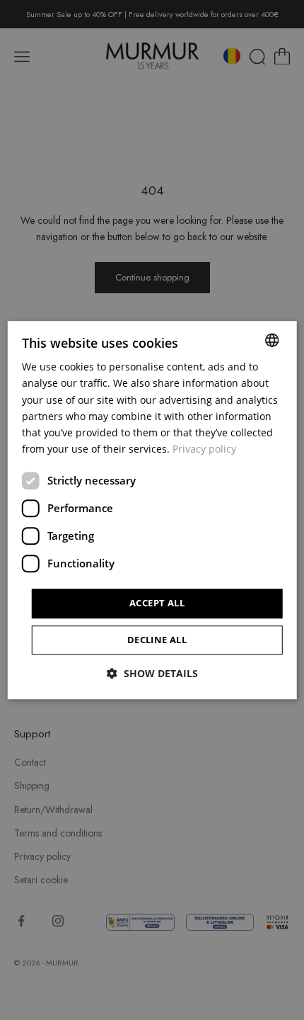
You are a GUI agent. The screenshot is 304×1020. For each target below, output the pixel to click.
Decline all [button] (157, 639)
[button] (152, 673)
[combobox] (271, 340)
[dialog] (152, 510)
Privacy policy (204, 448)
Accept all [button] (157, 602)
